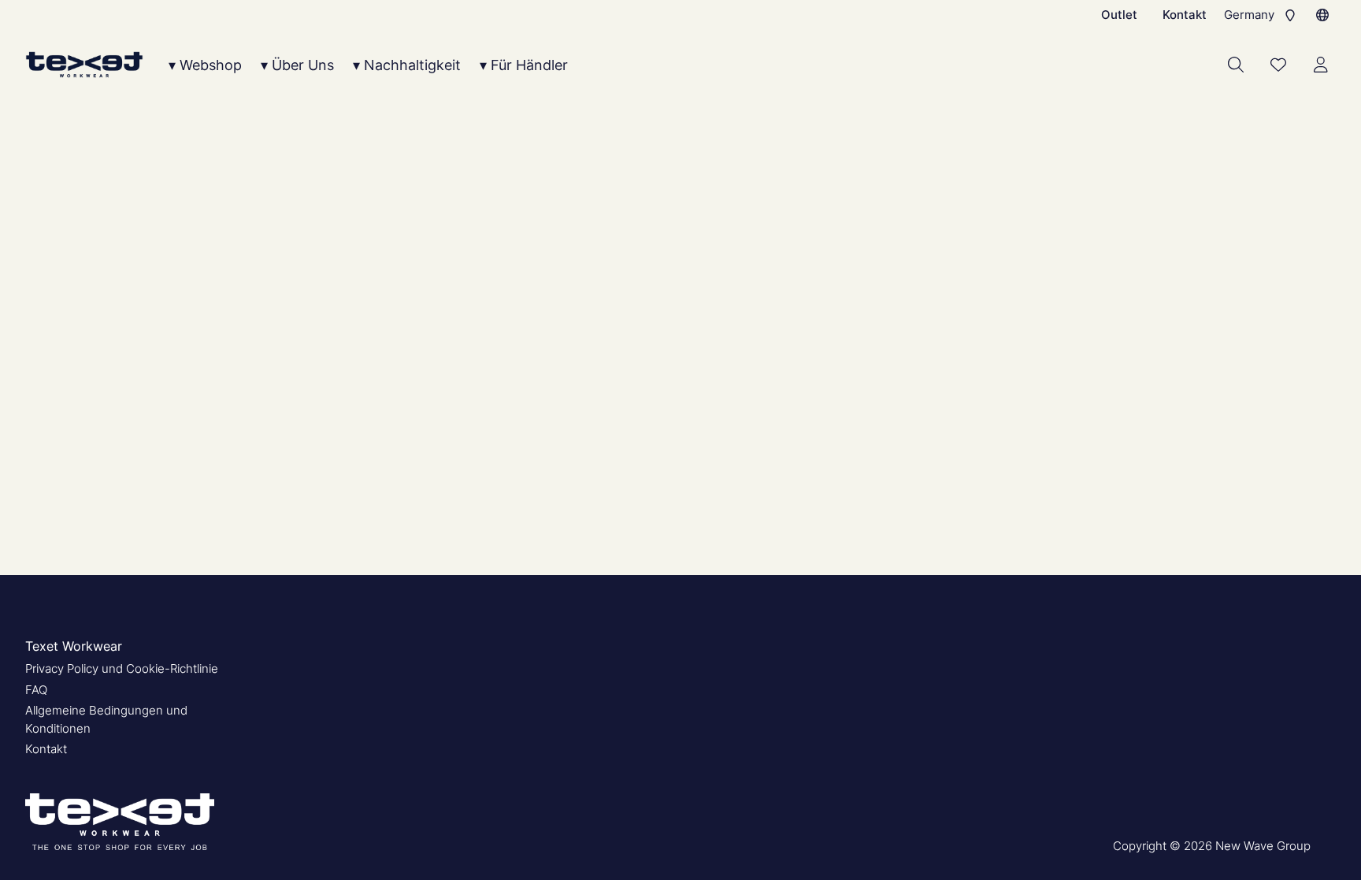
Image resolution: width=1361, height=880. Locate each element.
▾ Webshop (205, 65)
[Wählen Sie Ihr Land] (1322, 15)
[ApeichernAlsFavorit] (1278, 65)
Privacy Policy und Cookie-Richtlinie (121, 668)
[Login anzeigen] (1321, 65)
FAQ (36, 689)
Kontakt (1185, 14)
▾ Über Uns (297, 65)
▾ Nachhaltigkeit (407, 65)
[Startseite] (84, 65)
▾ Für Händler (524, 65)
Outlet (1119, 14)
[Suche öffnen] (1236, 65)
